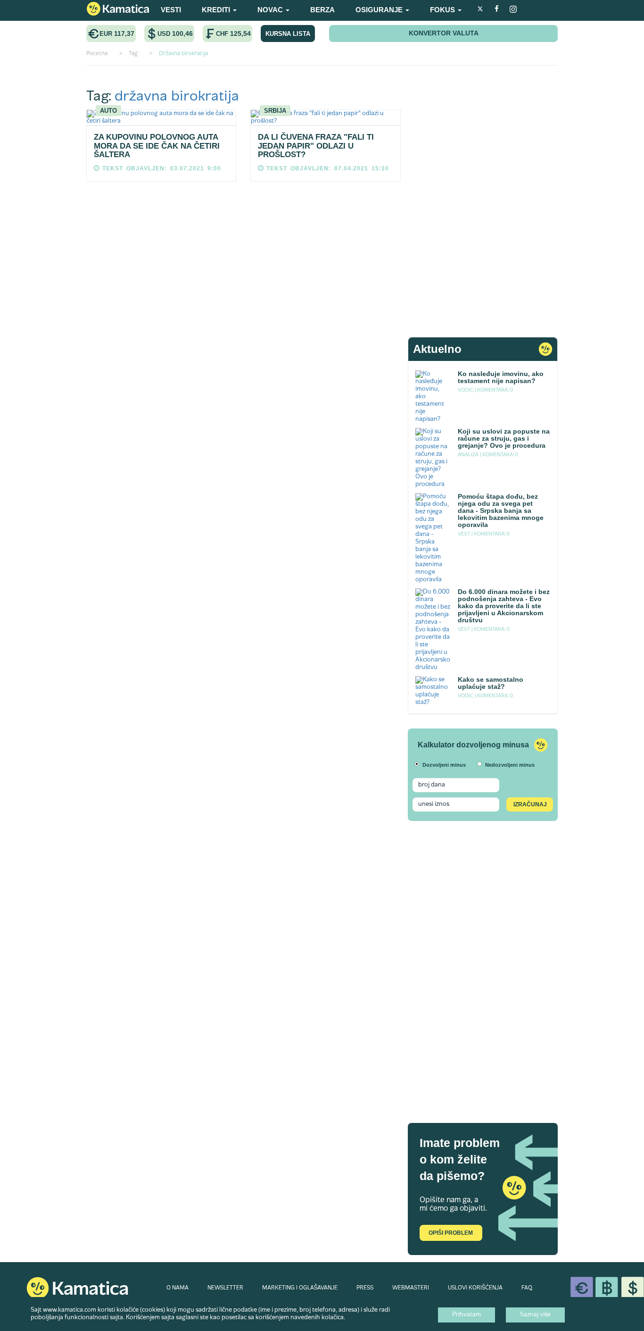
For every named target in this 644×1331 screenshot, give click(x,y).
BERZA (322, 10)
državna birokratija (177, 97)
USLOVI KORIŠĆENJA (475, 1288)
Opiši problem (451, 1233)
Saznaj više (535, 1315)
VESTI (171, 10)
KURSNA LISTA (287, 33)
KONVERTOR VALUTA (444, 33)
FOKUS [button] (443, 10)
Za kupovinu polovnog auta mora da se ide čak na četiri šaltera (157, 146)
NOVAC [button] (271, 10)
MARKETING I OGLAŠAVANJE (300, 1288)
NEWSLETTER (225, 1288)
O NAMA (177, 1288)
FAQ (526, 1288)
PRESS (364, 1288)
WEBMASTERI (410, 1288)
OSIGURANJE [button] (380, 10)
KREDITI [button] (217, 10)
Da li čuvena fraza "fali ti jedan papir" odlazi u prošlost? (316, 146)
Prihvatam (466, 1315)
